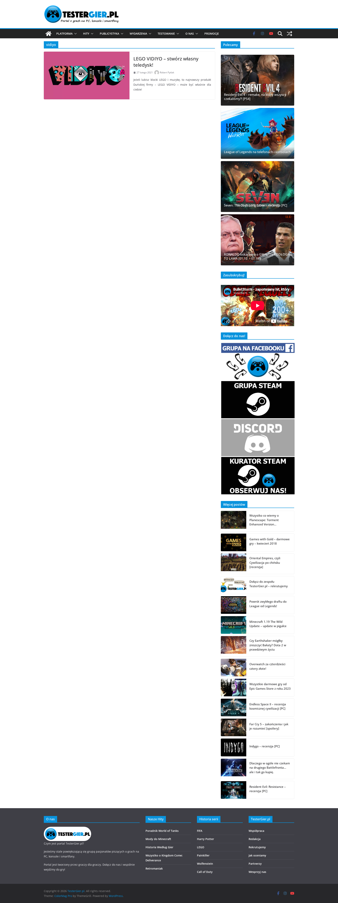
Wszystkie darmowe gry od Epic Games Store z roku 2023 (270, 686)
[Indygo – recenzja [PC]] (233, 747)
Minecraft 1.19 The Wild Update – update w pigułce (268, 624)
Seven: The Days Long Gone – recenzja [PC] (255, 205)
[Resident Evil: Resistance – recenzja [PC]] (233, 790)
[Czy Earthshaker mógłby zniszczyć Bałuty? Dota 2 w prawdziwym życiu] (233, 646)
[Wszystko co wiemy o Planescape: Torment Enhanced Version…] (233, 521)
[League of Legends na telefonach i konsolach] (257, 133)
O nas (189, 33)
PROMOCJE (211, 33)
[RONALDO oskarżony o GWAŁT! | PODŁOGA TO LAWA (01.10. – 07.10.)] (257, 239)
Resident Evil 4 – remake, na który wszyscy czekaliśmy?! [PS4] (255, 97)
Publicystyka (109, 33)
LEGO (200, 847)
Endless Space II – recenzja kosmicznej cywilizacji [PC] (267, 706)
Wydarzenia (138, 33)
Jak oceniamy (257, 855)
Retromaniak (154, 868)
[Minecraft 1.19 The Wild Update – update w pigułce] (233, 625)
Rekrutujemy (257, 847)
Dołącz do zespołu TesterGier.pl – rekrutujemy (268, 584)
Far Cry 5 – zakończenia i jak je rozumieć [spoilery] (268, 726)
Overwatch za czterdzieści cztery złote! (267, 666)
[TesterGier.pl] (48, 33)
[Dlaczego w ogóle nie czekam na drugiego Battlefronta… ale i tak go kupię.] (233, 769)
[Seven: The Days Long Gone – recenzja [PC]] (257, 186)
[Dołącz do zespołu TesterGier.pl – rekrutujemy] (233, 585)
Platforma (64, 33)
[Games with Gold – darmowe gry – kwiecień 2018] (233, 542)
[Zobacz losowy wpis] (289, 33)
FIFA (199, 831)
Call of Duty (205, 872)
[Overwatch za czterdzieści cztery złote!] (233, 667)
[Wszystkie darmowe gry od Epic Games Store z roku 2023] (233, 687)
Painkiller (203, 855)
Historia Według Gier (159, 847)
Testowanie (166, 33)
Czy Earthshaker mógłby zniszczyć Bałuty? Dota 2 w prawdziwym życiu (267, 645)
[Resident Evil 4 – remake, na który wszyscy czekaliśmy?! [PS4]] (257, 80)
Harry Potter (205, 839)
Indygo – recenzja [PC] (264, 746)
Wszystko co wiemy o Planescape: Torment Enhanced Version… (264, 519)
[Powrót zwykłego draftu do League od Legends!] (233, 605)
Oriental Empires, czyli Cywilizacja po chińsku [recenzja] (264, 562)
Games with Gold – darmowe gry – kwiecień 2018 (269, 541)
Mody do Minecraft (158, 839)
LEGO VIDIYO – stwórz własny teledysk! (165, 61)
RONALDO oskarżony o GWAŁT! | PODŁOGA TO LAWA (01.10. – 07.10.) (256, 256)
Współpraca (256, 831)
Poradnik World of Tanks (162, 831)
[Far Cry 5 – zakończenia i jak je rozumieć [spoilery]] (233, 727)
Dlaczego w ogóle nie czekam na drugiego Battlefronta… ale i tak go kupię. (269, 767)
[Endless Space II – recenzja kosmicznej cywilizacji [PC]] (233, 707)
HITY (86, 33)
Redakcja (255, 839)
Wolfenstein (205, 863)
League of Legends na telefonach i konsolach (257, 152)
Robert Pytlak (167, 72)
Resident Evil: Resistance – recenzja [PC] (267, 789)
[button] (75, 33)
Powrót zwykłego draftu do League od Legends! (268, 604)
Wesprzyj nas (257, 872)
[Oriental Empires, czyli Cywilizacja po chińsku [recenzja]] (233, 564)
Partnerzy (255, 863)
